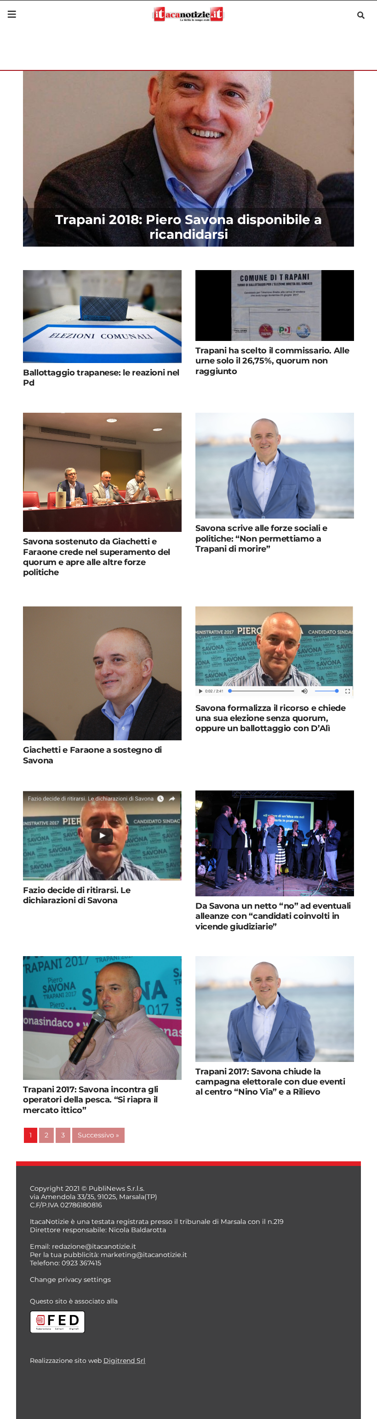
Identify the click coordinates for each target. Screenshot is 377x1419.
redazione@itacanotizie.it (94, 1246)
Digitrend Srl (124, 1360)
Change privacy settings (70, 1279)
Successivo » (98, 1135)
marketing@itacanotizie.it (144, 1255)
